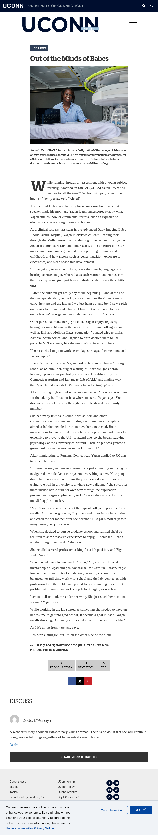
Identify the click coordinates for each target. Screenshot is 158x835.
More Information (111, 810)
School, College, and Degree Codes (27, 799)
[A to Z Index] (151, 6)
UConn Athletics (67, 792)
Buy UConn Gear (68, 797)
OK (139, 809)
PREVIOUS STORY (61, 667)
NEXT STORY (86, 667)
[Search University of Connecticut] (144, 6)
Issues (14, 787)
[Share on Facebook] (72, 681)
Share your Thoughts (79, 757)
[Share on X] (80, 681)
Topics (14, 792)
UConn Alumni (66, 781)
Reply (14, 744)
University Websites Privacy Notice (30, 828)
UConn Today (66, 787)
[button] (39, 48)
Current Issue (18, 781)
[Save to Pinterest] (88, 681)
